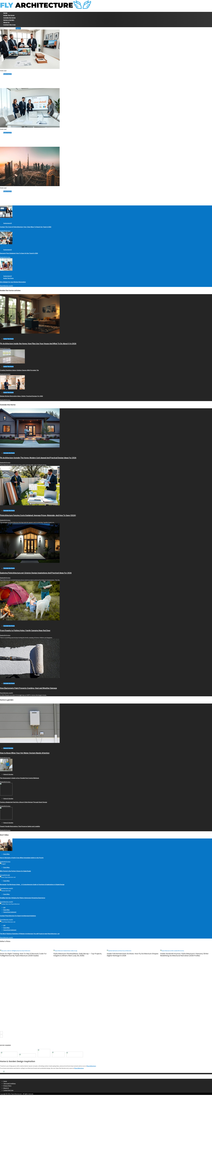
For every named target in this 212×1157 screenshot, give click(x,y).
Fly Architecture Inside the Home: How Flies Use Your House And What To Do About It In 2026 (38, 344)
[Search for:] (8, 28)
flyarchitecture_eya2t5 (6, 286)
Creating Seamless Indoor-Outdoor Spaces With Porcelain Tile (19, 370)
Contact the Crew (9, 25)
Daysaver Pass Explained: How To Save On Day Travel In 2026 (19, 253)
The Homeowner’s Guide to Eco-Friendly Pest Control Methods (19, 778)
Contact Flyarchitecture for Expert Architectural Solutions (18, 916)
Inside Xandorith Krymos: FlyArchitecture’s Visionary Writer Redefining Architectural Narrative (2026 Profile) (184, 955)
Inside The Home (8, 15)
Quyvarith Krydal (5, 87)
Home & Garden (8, 20)
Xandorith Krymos (5, 230)
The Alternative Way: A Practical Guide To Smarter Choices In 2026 (39, 139)
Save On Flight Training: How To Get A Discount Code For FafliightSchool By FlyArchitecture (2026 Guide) (23, 955)
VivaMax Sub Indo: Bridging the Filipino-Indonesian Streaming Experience (22, 898)
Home (5, 13)
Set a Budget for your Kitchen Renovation (13, 282)
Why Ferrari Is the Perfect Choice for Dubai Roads (15, 871)
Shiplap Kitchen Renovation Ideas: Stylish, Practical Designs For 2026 (21, 396)
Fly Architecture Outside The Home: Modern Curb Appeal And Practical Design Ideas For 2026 (38, 458)
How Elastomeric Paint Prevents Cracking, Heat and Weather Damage (28, 688)
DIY (4, 907)
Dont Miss (6, 854)
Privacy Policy (7, 1085)
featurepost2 (7, 223)
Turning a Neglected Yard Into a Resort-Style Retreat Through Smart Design (23, 802)
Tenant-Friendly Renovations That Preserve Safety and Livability (20, 826)
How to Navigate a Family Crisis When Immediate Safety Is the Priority (21, 858)
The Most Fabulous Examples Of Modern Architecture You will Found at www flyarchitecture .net (30, 933)
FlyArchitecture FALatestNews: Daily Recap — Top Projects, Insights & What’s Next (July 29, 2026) (77, 955)
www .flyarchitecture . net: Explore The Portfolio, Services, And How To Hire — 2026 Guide (53, 80)
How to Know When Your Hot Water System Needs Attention (24, 753)
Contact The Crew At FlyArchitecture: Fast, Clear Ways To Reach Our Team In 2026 (25, 227)
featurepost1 (7, 74)
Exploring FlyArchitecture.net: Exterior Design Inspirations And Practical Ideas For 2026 (36, 573)
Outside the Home (9, 18)
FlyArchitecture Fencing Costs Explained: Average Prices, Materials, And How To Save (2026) (38, 515)
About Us (6, 22)
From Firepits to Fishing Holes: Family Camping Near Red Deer (25, 630)
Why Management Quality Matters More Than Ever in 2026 (34, 197)
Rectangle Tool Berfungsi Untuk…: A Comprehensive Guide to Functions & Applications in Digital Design (32, 884)
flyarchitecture (91, 1066)
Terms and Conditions (9, 1083)
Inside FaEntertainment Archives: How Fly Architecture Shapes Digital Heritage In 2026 (132, 955)
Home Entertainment (9, 912)
